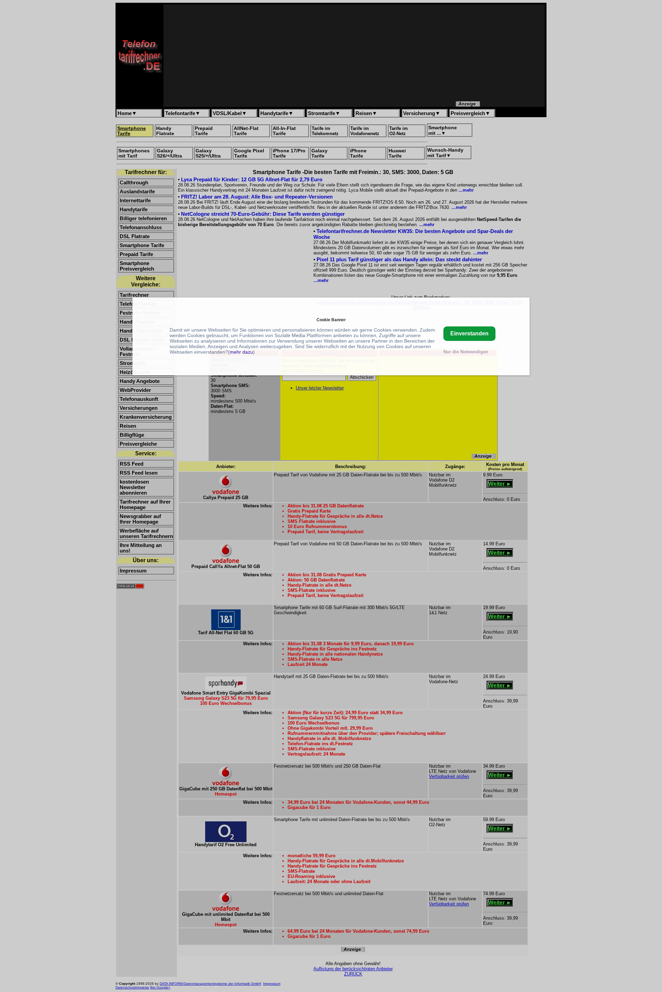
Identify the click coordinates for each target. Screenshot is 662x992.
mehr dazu (241, 352)
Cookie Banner (331, 319)
